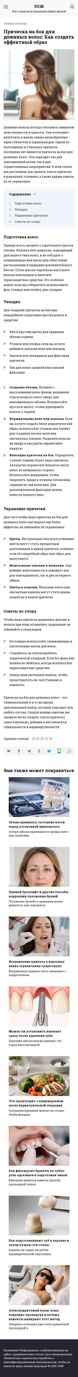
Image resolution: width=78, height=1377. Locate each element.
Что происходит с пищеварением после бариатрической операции (36, 1103)
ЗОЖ (39, 6)
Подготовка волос (28, 203)
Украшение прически (31, 215)
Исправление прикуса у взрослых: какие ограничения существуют (37, 963)
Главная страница (15, 23)
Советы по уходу (28, 221)
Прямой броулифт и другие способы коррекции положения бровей (38, 894)
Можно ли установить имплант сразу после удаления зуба (35, 1033)
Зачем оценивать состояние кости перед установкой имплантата (37, 824)
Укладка (21, 209)
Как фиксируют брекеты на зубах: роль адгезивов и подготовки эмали (38, 1173)
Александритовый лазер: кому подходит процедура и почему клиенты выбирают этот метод (34, 1314)
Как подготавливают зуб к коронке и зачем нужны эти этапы (39, 1242)
